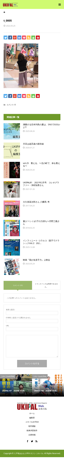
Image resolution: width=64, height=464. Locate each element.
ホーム (32, 413)
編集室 (32, 417)
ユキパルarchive (32, 422)
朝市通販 (32, 426)
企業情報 (32, 435)
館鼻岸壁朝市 (32, 430)
